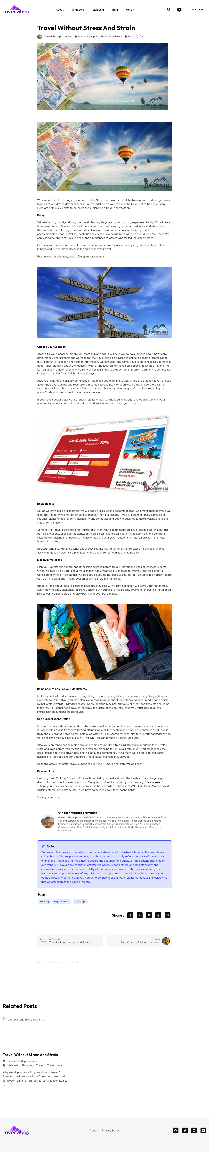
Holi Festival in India (99, 369)
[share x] (140, 915)
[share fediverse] (158, 915)
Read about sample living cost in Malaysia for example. (71, 256)
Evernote (43, 700)
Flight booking (61, 901)
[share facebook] (130, 915)
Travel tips (80, 901)
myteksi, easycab (102, 756)
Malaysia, (83, 36)
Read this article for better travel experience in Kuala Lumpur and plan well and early (90, 764)
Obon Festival (162, 369)
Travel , (41, 1065)
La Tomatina (44, 369)
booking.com (81, 533)
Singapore (78, 9)
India (115, 9)
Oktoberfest (120, 369)
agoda (55, 533)
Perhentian (69, 388)
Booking (44, 901)
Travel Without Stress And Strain (30, 1054)
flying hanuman (114, 548)
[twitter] (185, 1130)
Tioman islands (91, 388)
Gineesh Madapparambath (58, 36)
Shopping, (94, 36)
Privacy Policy (111, 1130)
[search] (170, 9)
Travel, (104, 36)
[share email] (149, 915)
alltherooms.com (116, 533)
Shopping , (28, 1065)
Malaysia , (14, 1065)
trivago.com (136, 533)
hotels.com (97, 533)
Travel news (115, 36)
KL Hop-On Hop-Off (93, 737)
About (60, 9)
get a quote (197, 9)
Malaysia (98, 9)
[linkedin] (203, 1130)
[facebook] (175, 1130)
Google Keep (156, 696)
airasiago (66, 533)
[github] (194, 1130)
